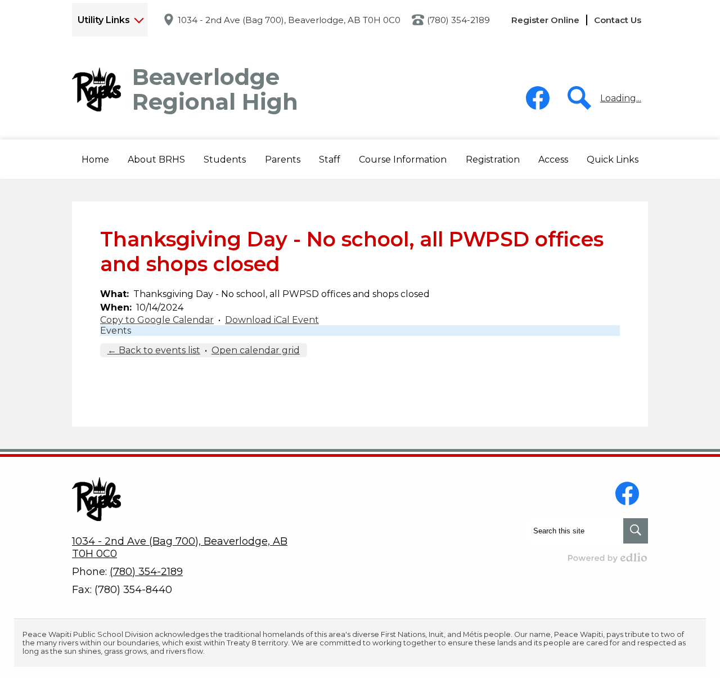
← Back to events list (153, 350)
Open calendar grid (256, 350)
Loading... (620, 98)
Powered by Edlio (608, 557)
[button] (156, 159)
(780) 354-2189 (458, 20)
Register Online (545, 20)
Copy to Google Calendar (157, 320)
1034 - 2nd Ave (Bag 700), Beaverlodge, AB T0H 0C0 (289, 20)
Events (115, 330)
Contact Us (617, 20)
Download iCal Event (272, 320)
